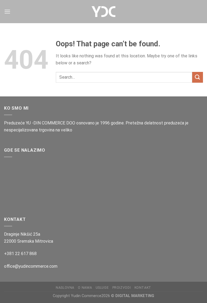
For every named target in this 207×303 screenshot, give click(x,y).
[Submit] (197, 77)
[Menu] (7, 11)
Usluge (102, 288)
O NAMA (85, 288)
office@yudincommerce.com (30, 266)
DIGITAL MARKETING (134, 296)
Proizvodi (121, 288)
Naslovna (65, 288)
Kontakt (142, 288)
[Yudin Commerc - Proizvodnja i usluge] (103, 11)
